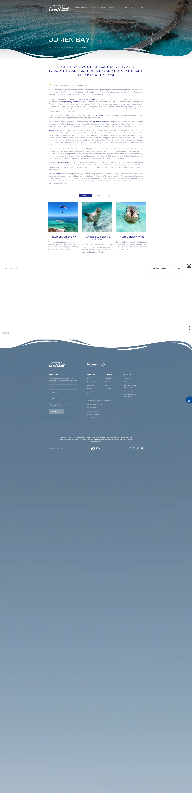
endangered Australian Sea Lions (83, 99)
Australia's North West (93, 411)
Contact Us (127, 378)
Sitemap (109, 374)
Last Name (54, 393)
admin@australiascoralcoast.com (133, 391)
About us (91, 374)
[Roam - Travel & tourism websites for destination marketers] (95, 449)
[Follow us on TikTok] (138, 448)
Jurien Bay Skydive (97, 115)
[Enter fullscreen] (189, 266)
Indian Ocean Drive (71, 47)
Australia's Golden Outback (94, 404)
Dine (108, 195)
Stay (98, 195)
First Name (54, 387)
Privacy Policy (58, 406)
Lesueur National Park (57, 174)
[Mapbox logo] (5, 333)
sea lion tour (126, 106)
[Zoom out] (189, 329)
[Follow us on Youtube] (142, 448)
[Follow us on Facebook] (130, 448)
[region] (96, 299)
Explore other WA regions (99, 400)
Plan (103, 8)
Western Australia (92, 407)
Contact (128, 374)
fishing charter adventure (100, 122)
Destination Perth (91, 418)
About (88, 378)
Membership (90, 385)
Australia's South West (93, 414)
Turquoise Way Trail (60, 162)
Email (52, 398)
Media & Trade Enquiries (93, 382)
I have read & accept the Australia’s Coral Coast (62, 405)
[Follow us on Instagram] (134, 448)
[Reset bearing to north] (189, 332)
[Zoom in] (189, 326)
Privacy (89, 388)
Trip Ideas (113, 8)
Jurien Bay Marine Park (73, 102)
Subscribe (56, 411)
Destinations (81, 8)
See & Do (94, 8)
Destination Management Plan (94, 393)
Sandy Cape (53, 130)
